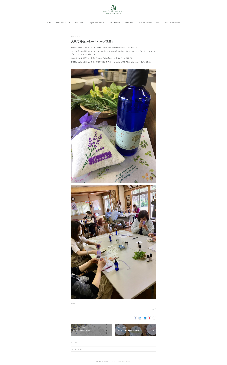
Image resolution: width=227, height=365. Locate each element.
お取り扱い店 (130, 22)
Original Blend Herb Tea (97, 22)
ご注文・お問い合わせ (171, 22)
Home (49, 22)
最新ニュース (80, 22)
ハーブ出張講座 (114, 22)
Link (157, 22)
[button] (49, 22)
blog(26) (73, 303)
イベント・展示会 (145, 22)
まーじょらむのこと (63, 22)
